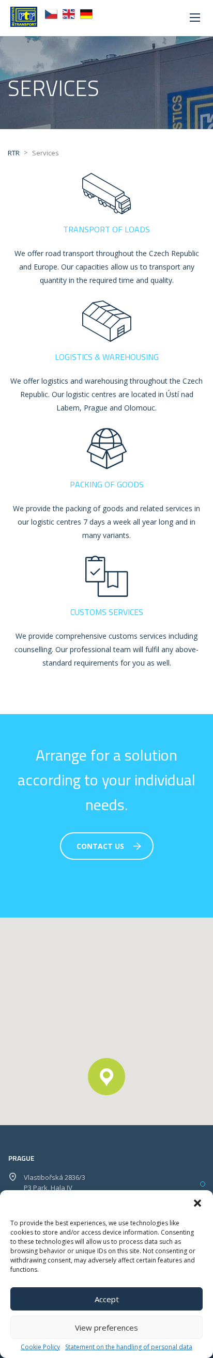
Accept (107, 1299)
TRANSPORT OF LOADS (106, 229)
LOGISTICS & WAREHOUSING (107, 357)
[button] (197, 1203)
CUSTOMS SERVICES (106, 612)
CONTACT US (100, 846)
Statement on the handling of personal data (128, 1347)
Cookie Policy (40, 1347)
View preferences (106, 1327)
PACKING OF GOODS (107, 484)
